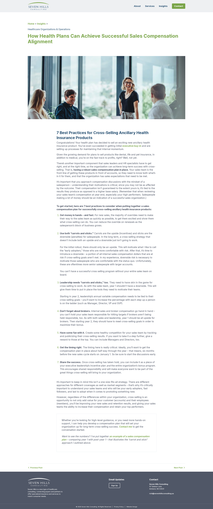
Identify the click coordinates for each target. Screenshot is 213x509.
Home (31, 23)
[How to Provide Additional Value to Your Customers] (35, 468)
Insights (41, 23)
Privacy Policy (119, 507)
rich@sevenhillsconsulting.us (161, 493)
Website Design (131, 507)
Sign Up (114, 485)
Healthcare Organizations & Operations (49, 29)
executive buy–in (131, 146)
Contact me (125, 426)
